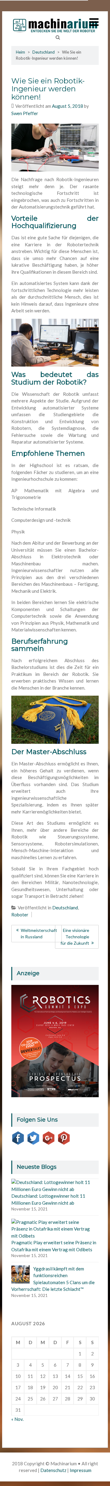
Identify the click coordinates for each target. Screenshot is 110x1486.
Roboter (19, 914)
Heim (20, 52)
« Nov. (17, 1419)
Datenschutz (53, 1470)
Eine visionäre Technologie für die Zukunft (75, 937)
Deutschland (43, 52)
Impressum (80, 1470)
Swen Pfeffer (24, 113)
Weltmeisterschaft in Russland (39, 933)
